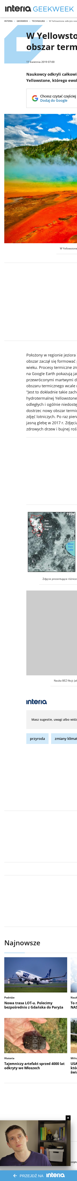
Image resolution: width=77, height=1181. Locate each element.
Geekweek (22, 20)
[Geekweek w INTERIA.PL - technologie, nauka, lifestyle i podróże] (53, 8)
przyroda (37, 738)
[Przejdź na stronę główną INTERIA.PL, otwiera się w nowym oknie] (18, 8)
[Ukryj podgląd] (68, 1117)
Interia (8, 20)
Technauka (38, 20)
